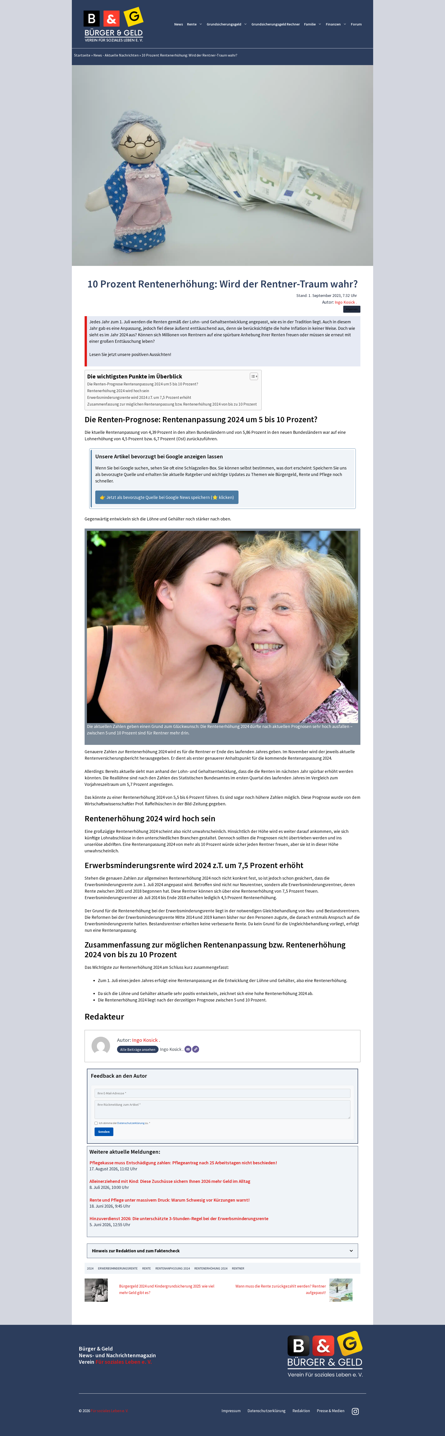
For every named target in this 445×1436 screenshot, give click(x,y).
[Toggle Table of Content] (251, 376)
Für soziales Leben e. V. (123, 1361)
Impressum (231, 1410)
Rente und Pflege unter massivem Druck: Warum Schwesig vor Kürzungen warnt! (169, 1200)
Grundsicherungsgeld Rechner (275, 24)
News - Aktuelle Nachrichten (116, 55)
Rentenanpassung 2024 (173, 1268)
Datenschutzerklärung (130, 1123)
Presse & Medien (330, 1410)
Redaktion (301, 1410)
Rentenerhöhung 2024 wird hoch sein (118, 390)
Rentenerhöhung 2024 (210, 1268)
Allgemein (352, 309)
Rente (192, 24)
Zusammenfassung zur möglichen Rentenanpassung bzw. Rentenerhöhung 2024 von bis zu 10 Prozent (172, 404)
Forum (356, 24)
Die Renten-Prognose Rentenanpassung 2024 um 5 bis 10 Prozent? (142, 384)
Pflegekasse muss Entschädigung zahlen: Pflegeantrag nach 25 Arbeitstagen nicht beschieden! (183, 1162)
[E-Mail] (187, 1049)
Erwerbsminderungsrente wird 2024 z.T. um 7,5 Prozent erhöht (139, 397)
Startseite (82, 55)
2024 (90, 1268)
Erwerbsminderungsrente (118, 1268)
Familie (310, 24)
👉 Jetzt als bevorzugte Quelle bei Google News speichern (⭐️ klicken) (167, 497)
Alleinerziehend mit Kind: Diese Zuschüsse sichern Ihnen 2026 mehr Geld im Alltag (169, 1181)
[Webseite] (195, 1049)
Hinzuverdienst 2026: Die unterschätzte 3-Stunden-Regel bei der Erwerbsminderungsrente (178, 1218)
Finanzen (333, 24)
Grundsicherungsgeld (224, 24)
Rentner (238, 1268)
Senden (104, 1132)
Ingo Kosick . (346, 302)
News (178, 24)
